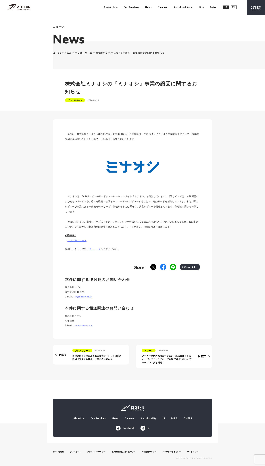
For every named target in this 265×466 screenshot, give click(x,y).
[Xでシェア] (153, 267)
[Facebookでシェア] (163, 267)
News (148, 7)
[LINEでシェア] (173, 267)
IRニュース (95, 249)
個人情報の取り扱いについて (124, 452)
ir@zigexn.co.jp (83, 296)
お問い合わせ (58, 452)
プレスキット (75, 452)
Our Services (131, 7)
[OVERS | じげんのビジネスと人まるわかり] (256, 7)
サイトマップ (192, 452)
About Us (78, 418)
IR (164, 418)
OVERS (187, 418)
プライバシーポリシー (96, 452)
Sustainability (148, 418)
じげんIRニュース (77, 240)
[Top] (18, 7)
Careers (162, 7)
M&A (213, 7)
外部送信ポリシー (149, 452)
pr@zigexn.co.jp (84, 325)
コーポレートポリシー (172, 452)
